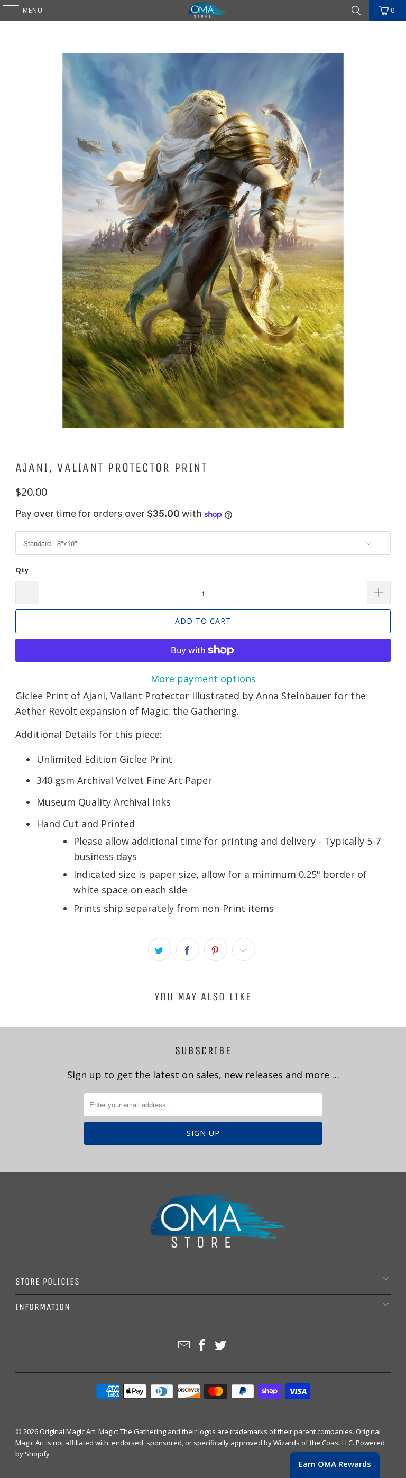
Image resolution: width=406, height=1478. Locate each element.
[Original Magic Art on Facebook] (202, 1345)
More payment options (203, 678)
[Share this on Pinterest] (215, 949)
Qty (22, 570)
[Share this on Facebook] (187, 949)
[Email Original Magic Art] (184, 1345)
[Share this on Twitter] (159, 949)
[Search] (356, 10)
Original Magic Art (67, 1431)
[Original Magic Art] (203, 10)
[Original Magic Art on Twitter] (221, 1345)
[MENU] (5, 10)
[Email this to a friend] (243, 949)
